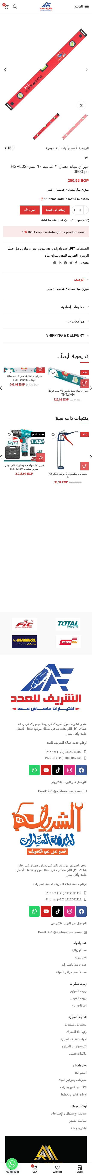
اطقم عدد (81, 1072)
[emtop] (68, 624)
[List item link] (46, 751)
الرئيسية (83, 148)
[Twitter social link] (71, 263)
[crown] (24, 624)
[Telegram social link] (55, 263)
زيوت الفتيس (78, 998)
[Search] (15, 6)
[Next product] (5, 148)
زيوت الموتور (78, 991)
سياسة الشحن (78, 1120)
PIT (72, 248)
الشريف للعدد (69, 255)
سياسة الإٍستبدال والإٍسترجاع (69, 1113)
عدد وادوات (68, 148)
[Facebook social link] (76, 263)
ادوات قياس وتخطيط (74, 1094)
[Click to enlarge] (81, 105)
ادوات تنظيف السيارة (74, 1039)
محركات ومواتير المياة (73, 1080)
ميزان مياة (30, 248)
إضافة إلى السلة (55, 209)
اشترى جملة (79, 1128)
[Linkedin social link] (60, 263)
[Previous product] (14, 148)
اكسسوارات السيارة (74, 1046)
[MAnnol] (44, 641)
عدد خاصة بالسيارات (74, 964)
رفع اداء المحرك (76, 1031)
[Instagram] (69, 770)
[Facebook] (81, 770)
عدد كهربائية (79, 950)
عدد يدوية (51, 148)
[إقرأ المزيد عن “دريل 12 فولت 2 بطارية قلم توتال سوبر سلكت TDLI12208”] (40, 457)
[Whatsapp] (34, 770)
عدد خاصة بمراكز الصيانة (71, 972)
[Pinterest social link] (65, 263)
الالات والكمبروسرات (73, 1087)
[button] (84, 383)
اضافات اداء (79, 1005)
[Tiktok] (57, 770)
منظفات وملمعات (76, 1024)
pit (87, 157)
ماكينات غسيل (78, 1053)
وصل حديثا (14, 248)
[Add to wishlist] (53, 373)
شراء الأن (29, 209)
